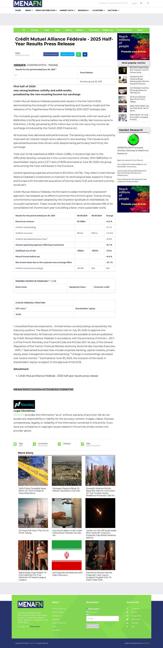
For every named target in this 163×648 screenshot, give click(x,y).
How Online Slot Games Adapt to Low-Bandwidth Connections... (132, 165)
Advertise (56, 619)
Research (83, 10)
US (20, 30)
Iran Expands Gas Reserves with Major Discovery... (67, 574)
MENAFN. (32, 643)
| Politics (79, 30)
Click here (35, 626)
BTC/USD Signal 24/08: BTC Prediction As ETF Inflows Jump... (139, 70)
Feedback (56, 630)
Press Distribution (45, 10)
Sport (139, 30)
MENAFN (20, 64)
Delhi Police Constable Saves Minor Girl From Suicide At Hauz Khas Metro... (32, 490)
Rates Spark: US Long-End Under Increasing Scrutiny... (139, 117)
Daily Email (135, 619)
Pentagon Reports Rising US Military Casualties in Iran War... (66, 489)
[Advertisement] (82, 19)
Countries (97, 10)
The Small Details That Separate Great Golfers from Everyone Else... (132, 180)
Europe (34, 30)
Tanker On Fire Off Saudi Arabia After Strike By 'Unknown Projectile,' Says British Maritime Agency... (101, 534)
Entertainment (121, 30)
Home (18, 10)
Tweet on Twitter (67, 54)
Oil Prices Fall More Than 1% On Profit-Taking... (138, 99)
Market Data (66, 10)
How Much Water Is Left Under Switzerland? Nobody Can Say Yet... (67, 532)
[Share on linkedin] (85, 54)
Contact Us (56, 616)
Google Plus (136, 616)
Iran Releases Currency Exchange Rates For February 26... (139, 90)
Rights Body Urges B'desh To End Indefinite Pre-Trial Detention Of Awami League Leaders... (32, 576)
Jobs (54, 626)
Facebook (135, 609)
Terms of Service (59, 609)
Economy (94, 30)
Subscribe (93, 626)
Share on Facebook (51, 54)
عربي (134, 3)
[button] (141, 3)
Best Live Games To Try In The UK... (130, 160)
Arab (46, 30)
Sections (112, 10)
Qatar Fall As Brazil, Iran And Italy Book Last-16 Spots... (139, 108)
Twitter (134, 612)
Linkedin (134, 623)
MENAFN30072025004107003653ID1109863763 (43, 389)
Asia (57, 30)
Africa (68, 30)
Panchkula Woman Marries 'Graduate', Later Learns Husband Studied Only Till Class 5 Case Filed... (99, 576)
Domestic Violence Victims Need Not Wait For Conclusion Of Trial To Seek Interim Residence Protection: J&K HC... (101, 492)
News (28, 10)
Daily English (93, 609)
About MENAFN (59, 623)
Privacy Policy (58, 612)
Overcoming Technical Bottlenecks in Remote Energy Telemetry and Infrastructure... (131, 173)
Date (17, 53)
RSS (133, 626)
